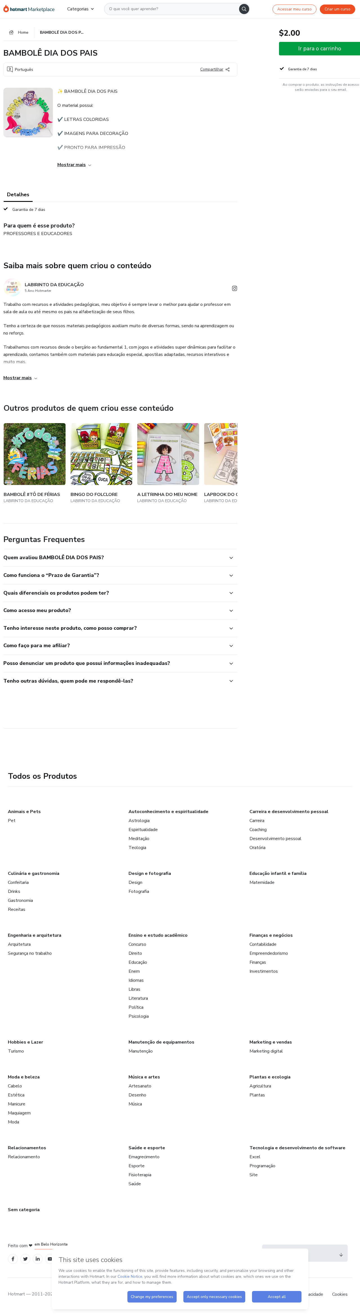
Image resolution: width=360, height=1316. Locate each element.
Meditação (139, 839)
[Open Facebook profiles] (13, 1259)
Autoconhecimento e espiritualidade (168, 812)
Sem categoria (24, 1210)
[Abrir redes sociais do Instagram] (234, 289)
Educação (138, 962)
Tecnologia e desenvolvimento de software (297, 1148)
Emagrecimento (144, 1157)
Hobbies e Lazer (25, 1042)
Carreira (256, 821)
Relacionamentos (27, 1148)
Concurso (137, 944)
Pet (11, 821)
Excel (254, 1157)
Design (135, 882)
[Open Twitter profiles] (25, 1259)
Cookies (340, 1294)
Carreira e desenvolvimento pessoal (288, 812)
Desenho (137, 1095)
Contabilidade (262, 944)
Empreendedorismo (268, 953)
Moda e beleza (24, 1077)
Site (253, 1175)
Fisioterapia (140, 1175)
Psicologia (139, 1016)
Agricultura (260, 1086)
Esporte (137, 1166)
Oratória (257, 848)
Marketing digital (266, 1051)
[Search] (244, 9)
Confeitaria (18, 882)
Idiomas (136, 980)
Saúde (135, 1184)
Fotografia (139, 891)
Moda (13, 1122)
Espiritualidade (143, 830)
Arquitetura (19, 944)
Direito (135, 953)
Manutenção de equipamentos (161, 1042)
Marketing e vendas (270, 1042)
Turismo (16, 1051)
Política (136, 1007)
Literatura (138, 998)
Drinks (14, 891)
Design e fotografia (150, 873)
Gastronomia (20, 900)
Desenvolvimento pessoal (275, 839)
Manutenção (141, 1051)
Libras (134, 989)
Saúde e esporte (147, 1148)
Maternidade (261, 882)
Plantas (257, 1095)
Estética (16, 1095)
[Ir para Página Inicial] (30, 8)
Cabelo (15, 1086)
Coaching (258, 830)
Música (135, 1104)
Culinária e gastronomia (33, 873)
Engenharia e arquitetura (34, 935)
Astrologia (139, 821)
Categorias (78, 9)
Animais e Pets (24, 812)
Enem (134, 971)
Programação (262, 1166)
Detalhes (18, 194)
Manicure (16, 1104)
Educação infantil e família (278, 873)
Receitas (16, 909)
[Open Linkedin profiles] (37, 1259)
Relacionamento (24, 1157)
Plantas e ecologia (270, 1077)
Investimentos (263, 971)
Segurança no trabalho (30, 953)
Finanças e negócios (271, 935)
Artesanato (140, 1086)
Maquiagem (19, 1113)
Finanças (257, 962)
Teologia (137, 848)
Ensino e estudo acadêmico (158, 935)
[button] (114, 558)
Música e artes (144, 1077)
